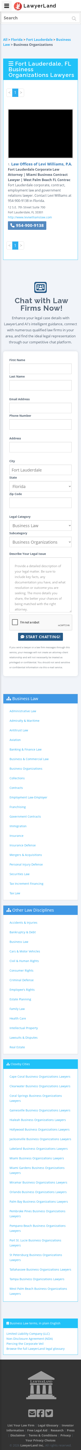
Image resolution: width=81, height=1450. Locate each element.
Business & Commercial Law (29, 759)
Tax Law (15, 893)
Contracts (16, 788)
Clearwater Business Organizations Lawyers (40, 1086)
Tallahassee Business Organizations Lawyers (40, 1269)
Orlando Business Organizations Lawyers (38, 1192)
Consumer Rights (21, 970)
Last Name (17, 376)
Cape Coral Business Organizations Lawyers (40, 1076)
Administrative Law (23, 711)
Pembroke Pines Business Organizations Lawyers (37, 1213)
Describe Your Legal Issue (27, 554)
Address (15, 438)
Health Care (18, 1018)
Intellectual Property (24, 1028)
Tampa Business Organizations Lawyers (37, 1279)
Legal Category (20, 517)
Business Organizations (26, 769)
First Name (17, 360)
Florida (17, 39)
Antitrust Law (19, 730)
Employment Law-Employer (28, 797)
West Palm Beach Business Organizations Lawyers (38, 1291)
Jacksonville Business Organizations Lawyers (40, 1139)
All (5, 39)
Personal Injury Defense (26, 864)
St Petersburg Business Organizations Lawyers (36, 1257)
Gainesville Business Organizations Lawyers (40, 1110)
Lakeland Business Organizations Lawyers (39, 1149)
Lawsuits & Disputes (24, 1038)
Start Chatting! (42, 636)
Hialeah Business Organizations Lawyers (38, 1120)
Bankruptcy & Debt (23, 932)
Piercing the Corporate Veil (25, 1344)
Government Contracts (25, 816)
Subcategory (18, 533)
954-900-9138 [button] (29, 225)
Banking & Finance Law (26, 749)
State (13, 477)
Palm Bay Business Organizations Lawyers (39, 1202)
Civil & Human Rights (24, 961)
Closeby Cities (20, 1064)
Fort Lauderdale (39, 39)
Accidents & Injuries (23, 923)
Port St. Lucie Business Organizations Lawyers (35, 1242)
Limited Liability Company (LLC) (28, 1334)
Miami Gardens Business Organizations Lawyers (37, 1170)
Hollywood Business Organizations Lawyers (40, 1129)
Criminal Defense (22, 980)
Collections (17, 778)
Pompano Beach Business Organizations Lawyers (38, 1228)
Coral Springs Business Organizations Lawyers (36, 1098)
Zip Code (15, 494)
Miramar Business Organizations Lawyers (38, 1182)
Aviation (15, 740)
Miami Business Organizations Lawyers (37, 1158)
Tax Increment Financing (26, 884)
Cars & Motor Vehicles (25, 951)
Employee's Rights (22, 990)
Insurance (16, 836)
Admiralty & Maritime (24, 721)
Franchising (18, 807)
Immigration (18, 826)
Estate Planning (20, 999)
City (12, 461)
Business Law (25, 698)
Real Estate (17, 1047)
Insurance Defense (23, 845)
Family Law (17, 1009)
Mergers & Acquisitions (26, 855)
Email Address (19, 399)
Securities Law (19, 874)
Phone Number (20, 416)
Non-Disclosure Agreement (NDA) (29, 1339)
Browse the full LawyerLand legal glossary (35, 1349)
